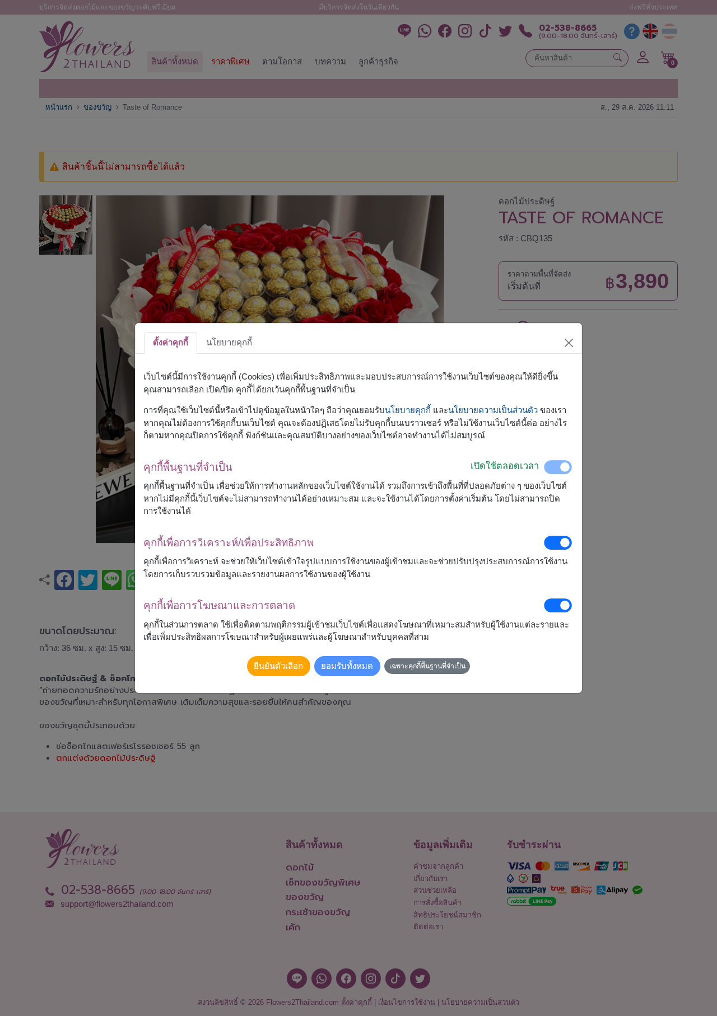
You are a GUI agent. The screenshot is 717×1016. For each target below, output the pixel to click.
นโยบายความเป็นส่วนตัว (493, 410)
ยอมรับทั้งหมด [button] (347, 666)
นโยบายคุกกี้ (408, 410)
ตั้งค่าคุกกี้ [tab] (170, 342)
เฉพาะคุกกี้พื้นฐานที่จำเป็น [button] (427, 666)
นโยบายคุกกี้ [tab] (229, 342)
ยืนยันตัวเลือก (278, 666)
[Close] (569, 342)
